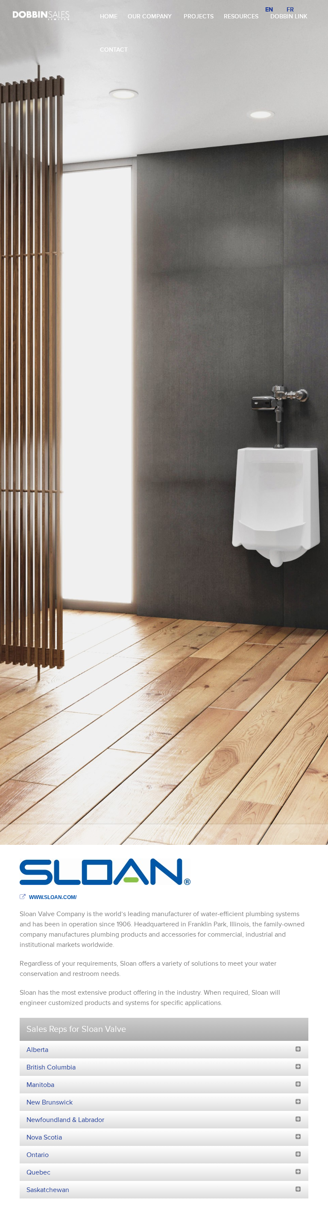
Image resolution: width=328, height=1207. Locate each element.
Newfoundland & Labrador (65, 1120)
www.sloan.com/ (52, 897)
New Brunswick (49, 1102)
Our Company (150, 16)
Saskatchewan (47, 1190)
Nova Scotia (44, 1137)
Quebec (38, 1172)
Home (108, 16)
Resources (241, 16)
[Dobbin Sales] (41, 15)
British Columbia (51, 1067)
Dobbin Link (289, 16)
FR (290, 9)
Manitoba (40, 1085)
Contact (114, 49)
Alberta (37, 1050)
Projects (199, 16)
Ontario (37, 1155)
